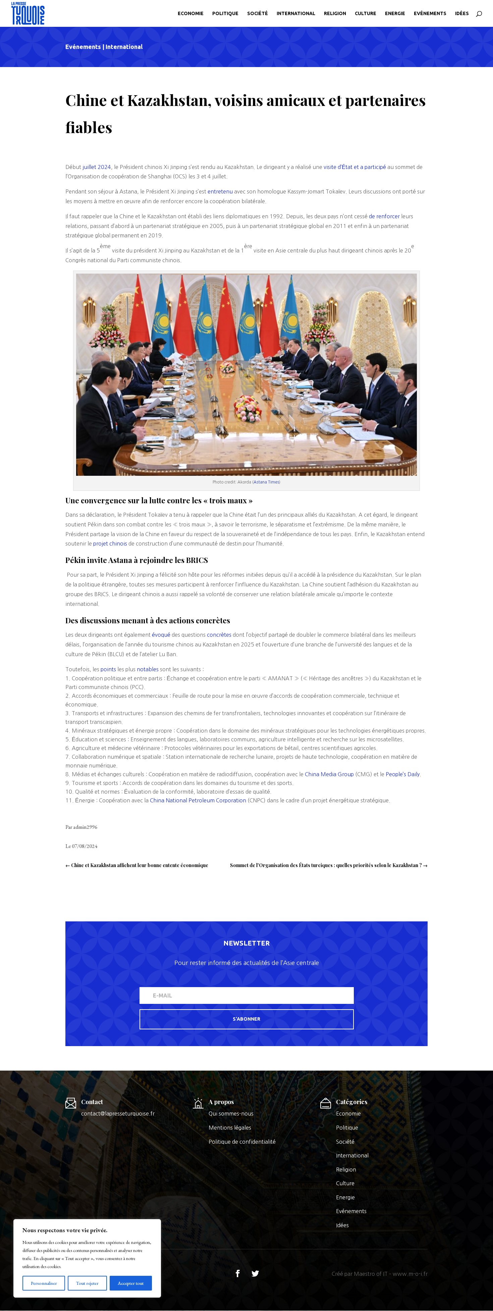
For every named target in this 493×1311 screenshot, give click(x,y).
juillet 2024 (97, 167)
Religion (335, 13)
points (108, 669)
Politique (225, 13)
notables (148, 669)
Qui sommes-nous (231, 1113)
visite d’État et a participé (355, 167)
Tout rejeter (87, 1283)
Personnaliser (44, 1283)
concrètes (219, 634)
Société (257, 13)
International (296, 13)
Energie (395, 13)
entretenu (220, 191)
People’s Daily (403, 774)
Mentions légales (230, 1127)
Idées (462, 13)
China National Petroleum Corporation (198, 800)
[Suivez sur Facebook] (237, 1273)
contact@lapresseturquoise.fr (118, 1113)
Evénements (430, 13)
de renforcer (384, 216)
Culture (365, 13)
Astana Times (266, 482)
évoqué (161, 634)
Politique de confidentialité (242, 1141)
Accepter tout (131, 1283)
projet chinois (110, 543)
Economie (191, 13)
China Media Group (329, 774)
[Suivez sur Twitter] (255, 1273)
